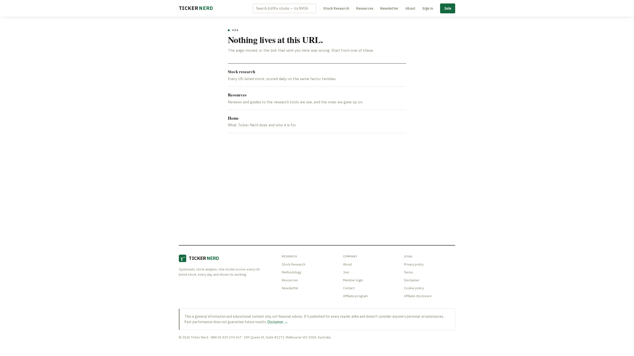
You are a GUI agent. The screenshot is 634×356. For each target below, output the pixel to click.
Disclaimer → (277, 322)
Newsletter (389, 8)
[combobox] (284, 8)
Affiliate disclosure (418, 296)
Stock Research (336, 8)
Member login (353, 280)
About (410, 8)
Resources (364, 8)
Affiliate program (355, 296)
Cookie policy (414, 288)
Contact (349, 288)
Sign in (427, 8)
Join (447, 8)
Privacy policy (413, 264)
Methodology (291, 272)
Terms (408, 272)
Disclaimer (412, 280)
